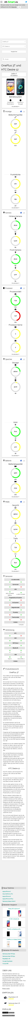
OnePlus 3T (14, 73)
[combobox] (14, 41)
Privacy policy (6, 988)
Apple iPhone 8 (7, 896)
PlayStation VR (6, 958)
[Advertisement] (14, 23)
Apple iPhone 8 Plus (8, 898)
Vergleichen (14, 51)
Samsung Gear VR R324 (9, 956)
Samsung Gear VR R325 (9, 953)
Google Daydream (7, 961)
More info (14, 7)
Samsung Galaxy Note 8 (9, 901)
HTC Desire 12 (14, 75)
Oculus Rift (5, 963)
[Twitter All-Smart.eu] (26, 2)
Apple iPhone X (7, 891)
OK (19, 7)
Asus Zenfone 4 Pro (8, 894)
